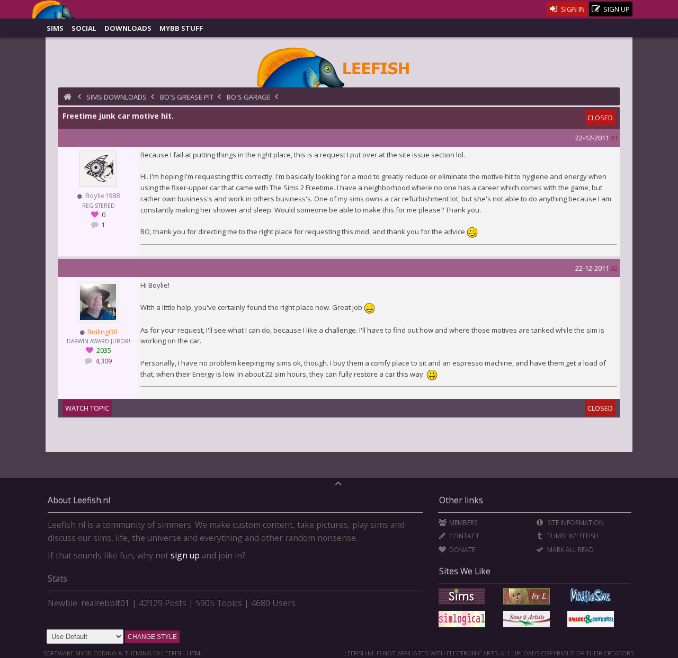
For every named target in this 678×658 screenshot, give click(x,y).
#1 (614, 138)
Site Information (574, 522)
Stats (57, 578)
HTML (194, 653)
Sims (55, 28)
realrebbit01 (105, 603)
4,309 (103, 361)
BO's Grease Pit (186, 97)
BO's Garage (249, 97)
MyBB (83, 653)
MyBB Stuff (181, 28)
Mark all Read (569, 549)
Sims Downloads (116, 97)
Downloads (127, 28)
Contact (463, 535)
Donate (461, 549)
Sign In (572, 9)
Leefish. (173, 653)
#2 (614, 268)
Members (462, 522)
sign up (185, 555)
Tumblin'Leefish (572, 535)
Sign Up (616, 9)
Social (84, 28)
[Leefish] (338, 66)
